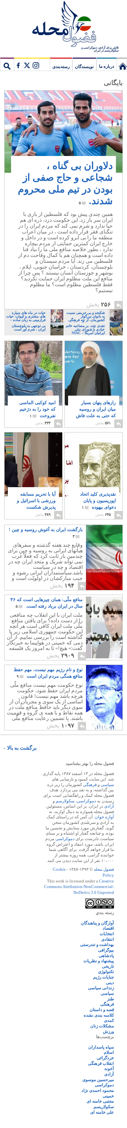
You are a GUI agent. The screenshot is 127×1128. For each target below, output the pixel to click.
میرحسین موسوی (98, 1079)
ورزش (108, 1031)
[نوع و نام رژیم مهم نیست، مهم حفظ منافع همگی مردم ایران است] (89, 728)
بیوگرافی (106, 950)
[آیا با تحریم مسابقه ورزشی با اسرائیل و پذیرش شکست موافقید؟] (33, 467)
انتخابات (107, 933)
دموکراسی (86, 800)
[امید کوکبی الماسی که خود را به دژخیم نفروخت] (33, 373)
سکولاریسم (103, 1106)
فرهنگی (90, 784)
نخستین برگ (122, 64)
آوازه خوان (104, 816)
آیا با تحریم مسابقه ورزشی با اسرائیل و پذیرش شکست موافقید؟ (36, 504)
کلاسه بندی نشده (99, 1015)
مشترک (26, 64)
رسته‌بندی (61, 66)
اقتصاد (108, 928)
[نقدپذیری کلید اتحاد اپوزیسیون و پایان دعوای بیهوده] (93, 475)
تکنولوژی (106, 971)
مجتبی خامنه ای (100, 1101)
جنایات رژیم (103, 977)
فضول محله (63, 24)
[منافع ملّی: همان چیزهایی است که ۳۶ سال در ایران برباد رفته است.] (89, 658)
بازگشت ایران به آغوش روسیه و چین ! (46, 533)
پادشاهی (106, 955)
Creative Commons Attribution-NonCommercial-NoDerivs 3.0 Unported (79, 887)
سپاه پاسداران (101, 1047)
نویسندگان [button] (84, 66)
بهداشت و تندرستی (97, 944)
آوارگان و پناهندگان (97, 923)
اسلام (109, 1052)
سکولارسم (65, 800)
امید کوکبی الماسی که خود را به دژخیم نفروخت (37, 409)
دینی (110, 982)
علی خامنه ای (102, 1112)
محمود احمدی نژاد (97, 1090)
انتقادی (107, 939)
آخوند (109, 1068)
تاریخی (108, 966)
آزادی (109, 806)
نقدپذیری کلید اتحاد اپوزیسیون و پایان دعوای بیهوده (98, 501)
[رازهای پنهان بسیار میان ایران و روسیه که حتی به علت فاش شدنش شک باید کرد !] (93, 373)
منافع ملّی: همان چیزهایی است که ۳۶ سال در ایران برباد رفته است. (46, 603)
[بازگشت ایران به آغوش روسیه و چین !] (89, 588)
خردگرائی (105, 1057)
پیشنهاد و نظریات (98, 960)
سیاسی (107, 784)
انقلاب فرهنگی (101, 1063)
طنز (110, 998)
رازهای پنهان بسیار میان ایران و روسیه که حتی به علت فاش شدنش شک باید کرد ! (96, 415)
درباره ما (106, 66)
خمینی (108, 1095)
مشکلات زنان (102, 1025)
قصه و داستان (102, 1009)
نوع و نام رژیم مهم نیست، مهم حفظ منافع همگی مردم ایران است (48, 673)
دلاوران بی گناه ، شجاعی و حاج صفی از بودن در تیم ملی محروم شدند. (65, 183)
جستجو (7, 64)
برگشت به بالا (21, 748)
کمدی (109, 1020)
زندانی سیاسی (101, 987)
